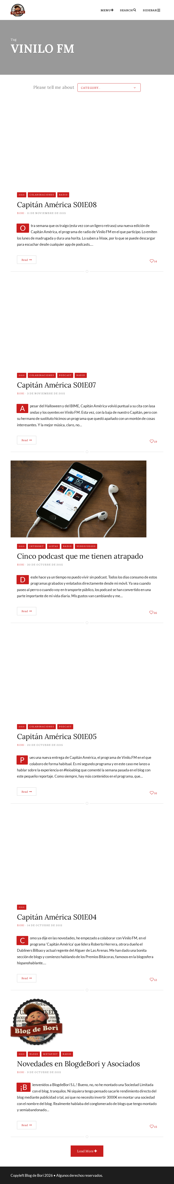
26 (155, 612)
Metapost (50, 1053)
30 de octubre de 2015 (45, 564)
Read (24, 260)
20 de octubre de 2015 (45, 745)
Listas (53, 546)
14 (155, 261)
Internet (36, 546)
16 (155, 793)
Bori (20, 213)
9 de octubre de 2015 (44, 1072)
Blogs (33, 1053)
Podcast (65, 375)
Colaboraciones (41, 194)
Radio (63, 194)
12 (155, 979)
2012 (22, 907)
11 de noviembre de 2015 (46, 213)
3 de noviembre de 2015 (46, 393)
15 (155, 1126)
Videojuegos (86, 546)
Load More (85, 1150)
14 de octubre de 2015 (44, 925)
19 (155, 441)
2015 (22, 194)
